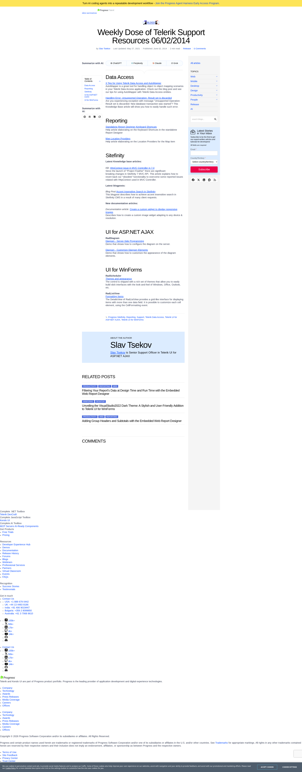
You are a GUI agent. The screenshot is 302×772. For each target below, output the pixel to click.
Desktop (100, 401)
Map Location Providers (118, 138)
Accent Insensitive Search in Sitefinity (135, 191)
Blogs (5, 559)
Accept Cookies (267, 767)
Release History (10, 553)
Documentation (10, 550)
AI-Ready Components (26, 526)
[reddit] (209, 179)
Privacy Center (10, 758)
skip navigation (89, 13)
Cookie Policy (11, 768)
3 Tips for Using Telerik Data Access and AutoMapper (133, 83)
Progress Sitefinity (116, 317)
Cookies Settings (289, 767)
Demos (6, 547)
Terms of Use (9, 752)
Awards (6, 693)
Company (7, 688)
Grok (175, 63)
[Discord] (6, 640)
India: (17, 607)
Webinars (7, 562)
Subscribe (204, 169)
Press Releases (10, 696)
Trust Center (8, 761)
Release (187, 48)
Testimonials (8, 589)
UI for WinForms (91, 100)
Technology (8, 691)
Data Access (89, 85)
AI (192, 109)
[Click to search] (215, 119)
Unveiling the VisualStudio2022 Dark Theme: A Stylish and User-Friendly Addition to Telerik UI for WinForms (132, 407)
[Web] (204, 76)
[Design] (204, 90)
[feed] (215, 179)
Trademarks (221, 742)
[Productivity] (204, 95)
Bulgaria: (18, 610)
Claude (158, 63)
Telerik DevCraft (8, 514)
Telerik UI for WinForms (132, 320)
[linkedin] (204, 179)
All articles (195, 63)
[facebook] (193, 179)
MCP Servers (7, 526)
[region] (151, 767)
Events (6, 574)
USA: (17, 601)
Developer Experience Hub (16, 544)
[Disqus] (133, 476)
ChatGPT (117, 63)
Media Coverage (11, 699)
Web (115, 386)
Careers (6, 702)
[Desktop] (204, 86)
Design (194, 90)
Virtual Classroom (11, 571)
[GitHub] (6, 637)
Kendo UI (5, 520)
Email (193, 150)
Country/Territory (197, 158)
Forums (6, 556)
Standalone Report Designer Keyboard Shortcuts (131, 127)
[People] (204, 100)
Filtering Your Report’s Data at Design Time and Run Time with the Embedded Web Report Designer (130, 392)
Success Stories (10, 586)
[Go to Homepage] (106, 13)
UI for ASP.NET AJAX (130, 232)
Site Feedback (9, 755)
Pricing (5, 535)
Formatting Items (115, 296)
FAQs (5, 577)
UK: (16, 604)
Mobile (194, 81)
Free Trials (7, 532)
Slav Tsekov (104, 48)
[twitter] (198, 179)
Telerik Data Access (154, 317)
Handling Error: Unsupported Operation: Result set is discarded (139, 98)
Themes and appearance (119, 278)
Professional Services (13, 565)
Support (140, 317)
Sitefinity (88, 92)
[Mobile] (204, 81)
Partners (6, 568)
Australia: (19, 613)
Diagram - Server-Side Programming (125, 241)
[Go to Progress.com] (7, 678)
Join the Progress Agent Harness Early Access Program (187, 3)
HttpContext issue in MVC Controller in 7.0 (132, 168)
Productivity (89, 386)
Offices (6, 705)
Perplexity (138, 63)
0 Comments (200, 48)
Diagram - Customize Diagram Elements (127, 250)
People (194, 99)
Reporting (88, 89)
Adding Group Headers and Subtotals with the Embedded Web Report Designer (132, 421)
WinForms (88, 401)
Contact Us (8, 598)
